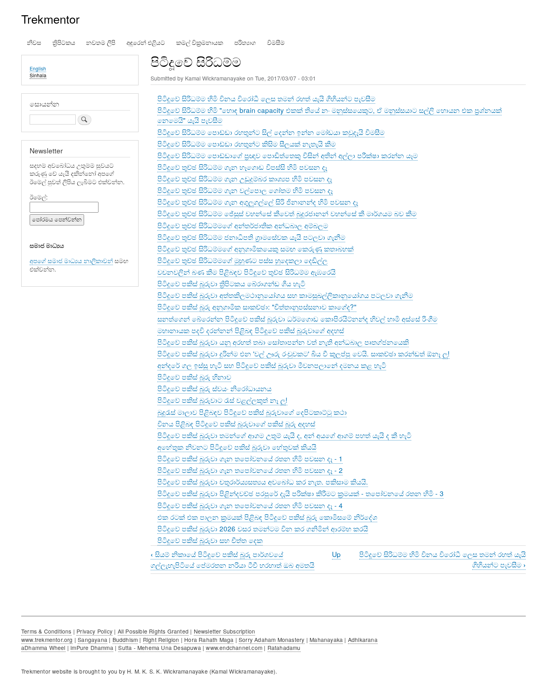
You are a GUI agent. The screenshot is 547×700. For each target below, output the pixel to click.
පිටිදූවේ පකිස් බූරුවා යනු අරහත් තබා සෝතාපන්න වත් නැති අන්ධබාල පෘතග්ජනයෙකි (283, 342)
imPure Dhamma (91, 648)
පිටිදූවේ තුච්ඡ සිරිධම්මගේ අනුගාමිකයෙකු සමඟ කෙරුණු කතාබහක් (255, 248)
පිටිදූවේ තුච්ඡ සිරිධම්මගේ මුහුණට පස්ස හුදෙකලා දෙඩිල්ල (242, 260)
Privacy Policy (94, 631)
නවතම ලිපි (100, 42)
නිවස (34, 42)
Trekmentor (50, 18)
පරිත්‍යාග (245, 42)
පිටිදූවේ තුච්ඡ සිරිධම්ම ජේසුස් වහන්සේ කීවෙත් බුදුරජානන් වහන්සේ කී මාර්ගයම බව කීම (286, 213)
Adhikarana (363, 640)
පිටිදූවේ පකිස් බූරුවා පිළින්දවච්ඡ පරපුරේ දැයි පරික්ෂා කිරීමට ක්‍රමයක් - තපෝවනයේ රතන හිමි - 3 (300, 493)
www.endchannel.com (234, 648)
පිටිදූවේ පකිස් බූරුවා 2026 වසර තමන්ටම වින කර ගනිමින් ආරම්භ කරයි (262, 528)
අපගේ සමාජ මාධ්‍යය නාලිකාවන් (71, 260)
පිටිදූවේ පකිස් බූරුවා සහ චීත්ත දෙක (210, 540)
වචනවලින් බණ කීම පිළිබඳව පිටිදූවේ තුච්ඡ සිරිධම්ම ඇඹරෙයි (246, 272)
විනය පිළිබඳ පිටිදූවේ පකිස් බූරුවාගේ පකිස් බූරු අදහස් (236, 423)
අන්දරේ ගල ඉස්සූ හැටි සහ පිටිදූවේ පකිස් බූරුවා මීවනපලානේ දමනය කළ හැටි (271, 365)
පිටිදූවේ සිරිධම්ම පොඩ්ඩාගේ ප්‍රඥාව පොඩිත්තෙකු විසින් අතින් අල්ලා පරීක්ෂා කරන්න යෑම (287, 155)
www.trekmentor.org (47, 640)
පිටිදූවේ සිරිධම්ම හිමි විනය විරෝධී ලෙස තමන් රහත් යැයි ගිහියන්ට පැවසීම (266, 98)
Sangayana (92, 640)
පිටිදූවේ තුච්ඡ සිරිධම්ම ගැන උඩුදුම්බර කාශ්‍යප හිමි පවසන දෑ (244, 178)
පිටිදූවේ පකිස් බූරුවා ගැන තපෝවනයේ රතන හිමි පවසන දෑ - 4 (250, 505)
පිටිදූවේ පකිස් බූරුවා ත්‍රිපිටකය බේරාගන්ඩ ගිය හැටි (231, 283)
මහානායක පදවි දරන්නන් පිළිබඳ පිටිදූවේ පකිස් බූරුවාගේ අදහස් (250, 330)
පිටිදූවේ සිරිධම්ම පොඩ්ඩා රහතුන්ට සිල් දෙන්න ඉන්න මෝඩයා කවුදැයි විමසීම (270, 132)
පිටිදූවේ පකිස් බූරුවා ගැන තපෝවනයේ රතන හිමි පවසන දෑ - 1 (250, 458)
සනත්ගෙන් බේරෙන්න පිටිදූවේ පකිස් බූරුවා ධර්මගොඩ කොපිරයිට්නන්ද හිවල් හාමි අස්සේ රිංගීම (297, 319)
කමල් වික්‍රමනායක (199, 42)
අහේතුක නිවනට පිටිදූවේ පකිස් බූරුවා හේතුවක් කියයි (236, 447)
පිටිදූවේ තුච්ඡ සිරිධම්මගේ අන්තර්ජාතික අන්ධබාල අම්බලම (242, 225)
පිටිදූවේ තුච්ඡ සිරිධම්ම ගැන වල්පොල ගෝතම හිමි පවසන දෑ (245, 190)
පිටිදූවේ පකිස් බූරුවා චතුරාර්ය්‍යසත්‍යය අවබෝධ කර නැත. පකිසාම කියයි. (262, 482)
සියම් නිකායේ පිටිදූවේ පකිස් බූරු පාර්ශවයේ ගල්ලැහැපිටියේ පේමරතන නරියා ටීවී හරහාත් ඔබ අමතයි (232, 559)
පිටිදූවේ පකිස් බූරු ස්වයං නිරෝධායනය (214, 388)
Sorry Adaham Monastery (271, 640)
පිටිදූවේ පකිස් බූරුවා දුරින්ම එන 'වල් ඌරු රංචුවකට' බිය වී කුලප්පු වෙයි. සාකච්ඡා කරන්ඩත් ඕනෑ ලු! (303, 353)
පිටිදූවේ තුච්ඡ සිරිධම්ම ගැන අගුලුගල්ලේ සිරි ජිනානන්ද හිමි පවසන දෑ (257, 202)
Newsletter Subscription (224, 631)
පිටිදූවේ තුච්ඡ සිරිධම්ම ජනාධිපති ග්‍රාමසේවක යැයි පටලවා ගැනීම (251, 237)
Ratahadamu (284, 648)
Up (336, 554)
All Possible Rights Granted (153, 631)
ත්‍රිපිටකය (63, 42)
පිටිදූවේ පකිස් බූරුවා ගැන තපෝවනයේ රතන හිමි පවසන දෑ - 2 (250, 470)
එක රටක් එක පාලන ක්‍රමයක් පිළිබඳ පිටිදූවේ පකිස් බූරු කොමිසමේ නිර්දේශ (267, 517)
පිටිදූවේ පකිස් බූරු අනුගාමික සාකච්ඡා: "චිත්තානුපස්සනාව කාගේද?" (256, 307)
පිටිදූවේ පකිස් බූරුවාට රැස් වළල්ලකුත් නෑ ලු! (222, 400)
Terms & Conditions (46, 631)
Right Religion (161, 640)
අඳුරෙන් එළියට (146, 42)
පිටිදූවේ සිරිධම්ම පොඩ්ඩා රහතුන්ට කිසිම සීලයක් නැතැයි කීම (246, 144)
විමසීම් (276, 42)
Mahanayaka (326, 640)
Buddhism (125, 640)
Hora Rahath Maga (208, 640)
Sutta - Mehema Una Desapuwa (159, 648)
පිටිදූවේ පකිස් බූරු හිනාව (194, 377)
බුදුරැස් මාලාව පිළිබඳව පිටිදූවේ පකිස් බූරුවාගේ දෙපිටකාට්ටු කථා (252, 412)
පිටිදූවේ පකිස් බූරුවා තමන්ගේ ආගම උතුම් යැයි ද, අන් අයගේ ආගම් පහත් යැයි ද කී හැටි (284, 435)
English (38, 68)
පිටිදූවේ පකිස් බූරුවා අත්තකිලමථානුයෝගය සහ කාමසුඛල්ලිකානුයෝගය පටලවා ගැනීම (285, 295)
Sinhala (38, 75)
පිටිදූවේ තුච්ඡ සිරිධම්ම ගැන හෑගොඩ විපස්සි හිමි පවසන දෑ (242, 167)
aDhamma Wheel (43, 648)
